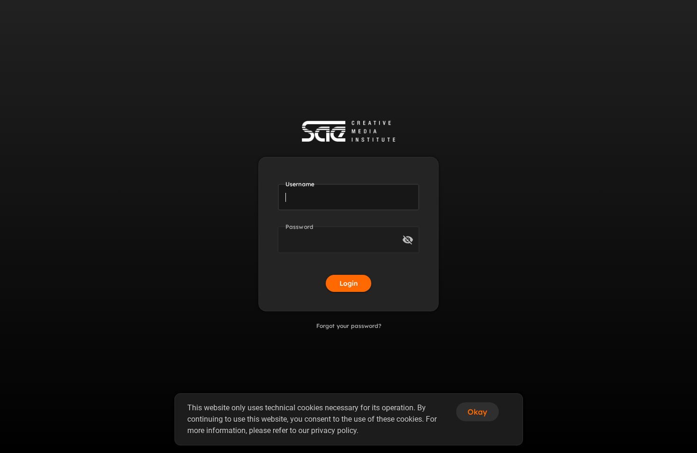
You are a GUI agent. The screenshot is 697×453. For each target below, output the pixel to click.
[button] (407, 239)
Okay (477, 412)
